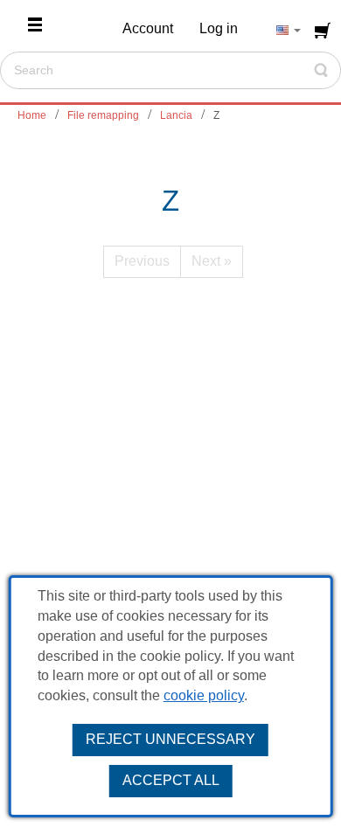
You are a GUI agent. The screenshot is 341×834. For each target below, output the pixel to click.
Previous (142, 261)
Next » (211, 261)
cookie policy (204, 695)
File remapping (103, 115)
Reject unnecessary (170, 739)
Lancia (176, 115)
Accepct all (170, 780)
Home (31, 115)
